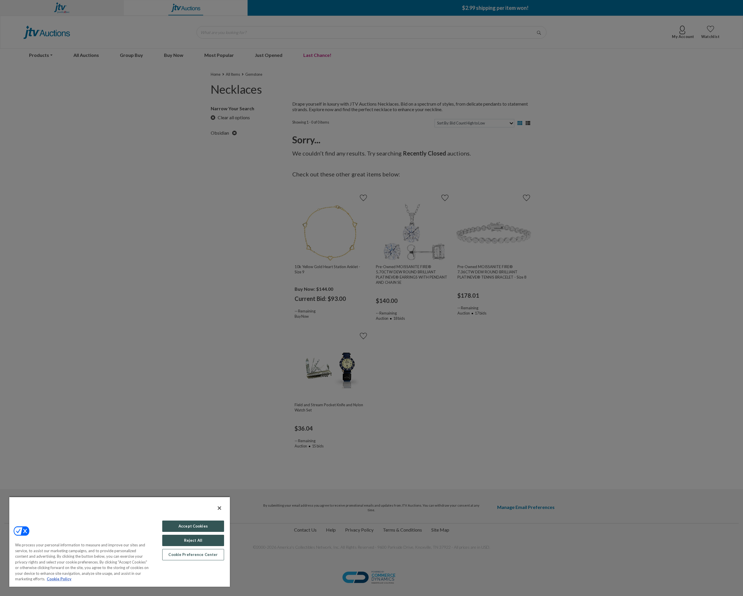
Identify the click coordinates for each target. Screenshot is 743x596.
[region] (119, 541)
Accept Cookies (193, 526)
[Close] (219, 508)
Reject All (193, 540)
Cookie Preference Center (193, 554)
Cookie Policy (59, 579)
